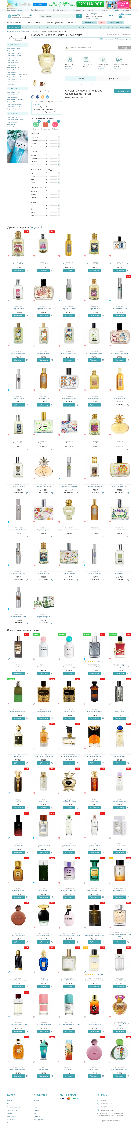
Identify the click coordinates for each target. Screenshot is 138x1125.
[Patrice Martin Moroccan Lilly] (44, 915)
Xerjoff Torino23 (44, 980)
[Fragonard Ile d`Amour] (94, 244)
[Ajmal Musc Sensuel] (120, 781)
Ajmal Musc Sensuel (119, 801)
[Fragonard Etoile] (18, 243)
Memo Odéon (18, 667)
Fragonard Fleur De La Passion (16, 77)
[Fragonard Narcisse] (69, 553)
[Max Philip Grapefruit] (18, 915)
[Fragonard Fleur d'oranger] (94, 333)
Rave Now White (120, 846)
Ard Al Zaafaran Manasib (69, 756)
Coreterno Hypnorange (44, 711)
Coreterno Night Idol (69, 711)
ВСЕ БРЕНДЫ (124, 27)
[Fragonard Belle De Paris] (69, 333)
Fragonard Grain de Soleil (44, 486)
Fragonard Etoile (11, 72)
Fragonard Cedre (12, 58)
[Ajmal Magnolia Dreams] (69, 826)
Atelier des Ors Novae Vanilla (18, 1069)
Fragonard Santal (12, 124)
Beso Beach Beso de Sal (43, 1025)
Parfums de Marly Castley (94, 667)
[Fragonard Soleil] (120, 422)
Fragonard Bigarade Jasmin (15, 119)
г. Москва (18, 10)
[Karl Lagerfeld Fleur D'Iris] (69, 870)
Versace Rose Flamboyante (18, 980)
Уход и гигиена (12, 1110)
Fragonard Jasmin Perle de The (119, 264)
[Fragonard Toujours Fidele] (69, 466)
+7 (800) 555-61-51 (95, 14)
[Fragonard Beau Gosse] (120, 289)
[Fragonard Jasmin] (44, 422)
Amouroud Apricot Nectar (94, 711)
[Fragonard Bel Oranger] (44, 333)
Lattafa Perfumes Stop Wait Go (119, 1069)
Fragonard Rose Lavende (69, 398)
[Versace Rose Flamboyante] (18, 960)
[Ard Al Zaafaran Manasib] (69, 736)
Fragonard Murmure (44, 573)
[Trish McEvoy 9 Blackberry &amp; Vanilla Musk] (120, 915)
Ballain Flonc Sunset (94, 1025)
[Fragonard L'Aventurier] (69, 288)
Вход (119, 10)
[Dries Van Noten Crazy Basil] (18, 691)
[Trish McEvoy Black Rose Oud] (94, 915)
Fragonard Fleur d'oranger (94, 353)
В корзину (19, 270)
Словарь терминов (108, 39)
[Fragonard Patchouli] (18, 466)
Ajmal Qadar (94, 801)
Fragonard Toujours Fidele (14, 109)
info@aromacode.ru (107, 1110)
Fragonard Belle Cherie (13, 48)
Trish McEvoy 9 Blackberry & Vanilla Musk (120, 935)
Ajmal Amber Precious (18, 890)
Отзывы (10, 1123)
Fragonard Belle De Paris (14, 51)
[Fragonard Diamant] (69, 243)
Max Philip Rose (94, 1069)
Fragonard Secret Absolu (14, 104)
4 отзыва (100, 661)
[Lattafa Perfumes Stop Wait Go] (120, 1049)
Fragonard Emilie (12, 70)
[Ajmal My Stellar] (44, 781)
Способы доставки (37, 10)
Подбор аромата (115, 23)
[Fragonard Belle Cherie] (44, 243)
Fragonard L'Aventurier (13, 102)
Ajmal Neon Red (18, 846)
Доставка (37, 1100)
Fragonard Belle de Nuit (14, 55)
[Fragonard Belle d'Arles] (18, 333)
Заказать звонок (92, 18)
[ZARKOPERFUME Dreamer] (69, 960)
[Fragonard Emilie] (94, 288)
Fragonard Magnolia (43, 617)
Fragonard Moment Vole (94, 486)
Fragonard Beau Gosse (13, 92)
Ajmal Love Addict (94, 846)
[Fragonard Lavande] (120, 510)
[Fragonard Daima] (120, 378)
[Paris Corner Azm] (69, 1049)
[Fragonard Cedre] (18, 422)
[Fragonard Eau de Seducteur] (18, 510)
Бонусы (36, 1110)
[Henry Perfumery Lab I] (120, 870)
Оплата (36, 1107)
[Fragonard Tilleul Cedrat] (44, 288)
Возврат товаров (39, 1104)
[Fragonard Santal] (18, 288)
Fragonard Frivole (43, 398)
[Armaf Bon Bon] (44, 1049)
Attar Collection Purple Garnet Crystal (120, 1024)
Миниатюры (72, 23)
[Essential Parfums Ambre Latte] (94, 960)
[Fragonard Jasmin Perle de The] (120, 244)
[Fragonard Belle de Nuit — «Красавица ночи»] (94, 378)
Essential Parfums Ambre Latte (94, 980)
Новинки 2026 (89, 23)
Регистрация (126, 10)
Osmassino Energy (69, 667)
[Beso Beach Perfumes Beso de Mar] (69, 1005)
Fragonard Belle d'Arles (13, 53)
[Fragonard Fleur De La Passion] (69, 422)
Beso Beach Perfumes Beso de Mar (69, 1025)
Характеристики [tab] (113, 78)
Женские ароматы (14, 23)
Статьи (9, 1113)
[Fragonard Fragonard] (94, 510)
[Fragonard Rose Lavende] (69, 378)
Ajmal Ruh (18, 801)
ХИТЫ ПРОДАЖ (14, 27)
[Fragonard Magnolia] (44, 596)
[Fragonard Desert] (18, 378)
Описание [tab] (80, 78)
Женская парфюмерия (14, 1104)
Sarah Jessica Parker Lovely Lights (69, 935)
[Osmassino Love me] (44, 647)
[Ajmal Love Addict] (94, 826)
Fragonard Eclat (11, 65)
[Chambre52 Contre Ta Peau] (18, 1005)
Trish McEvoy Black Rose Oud (94, 935)
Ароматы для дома (55, 23)
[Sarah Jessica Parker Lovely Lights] (69, 915)
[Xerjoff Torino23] (44, 960)
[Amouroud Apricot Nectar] (94, 691)
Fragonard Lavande (120, 530)
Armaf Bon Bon (43, 1069)
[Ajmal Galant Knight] (44, 826)
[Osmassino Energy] (69, 647)
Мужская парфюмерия (14, 1107)
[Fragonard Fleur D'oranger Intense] (69, 510)
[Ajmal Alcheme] (44, 870)
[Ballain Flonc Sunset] (94, 1005)
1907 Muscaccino (18, 756)
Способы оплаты (59, 10)
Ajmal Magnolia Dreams (69, 846)
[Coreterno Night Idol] (69, 691)
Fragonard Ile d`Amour (94, 264)
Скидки (104, 10)
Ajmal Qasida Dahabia (69, 801)
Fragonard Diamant (12, 62)
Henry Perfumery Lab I (119, 890)
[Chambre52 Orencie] (120, 960)
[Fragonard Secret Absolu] (18, 596)
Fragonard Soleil (120, 443)
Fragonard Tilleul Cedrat (43, 309)
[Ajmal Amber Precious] (18, 870)
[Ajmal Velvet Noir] (120, 736)
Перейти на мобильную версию (111, 1121)
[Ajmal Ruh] (18, 781)
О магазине (11, 1119)
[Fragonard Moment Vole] (94, 466)
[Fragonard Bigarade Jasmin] (120, 466)
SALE (102, 23)
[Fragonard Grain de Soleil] (44, 466)
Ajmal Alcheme (43, 890)
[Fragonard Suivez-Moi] (18, 553)
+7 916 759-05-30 (106, 1107)
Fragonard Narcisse (69, 573)
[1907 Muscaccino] (18, 736)
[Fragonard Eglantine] (44, 510)
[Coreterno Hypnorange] (44, 691)
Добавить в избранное (124, 39)
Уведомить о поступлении (124, 48)
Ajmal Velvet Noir (119, 756)
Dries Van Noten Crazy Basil (18, 711)
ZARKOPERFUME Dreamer (69, 980)
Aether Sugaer (119, 711)
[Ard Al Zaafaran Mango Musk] (44, 736)
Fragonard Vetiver (12, 127)
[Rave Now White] (120, 826)
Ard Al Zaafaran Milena (94, 756)
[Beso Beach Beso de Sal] (44, 1005)
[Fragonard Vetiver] (120, 553)
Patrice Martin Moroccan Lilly (44, 935)
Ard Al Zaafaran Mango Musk (43, 756)
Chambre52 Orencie (120, 980)
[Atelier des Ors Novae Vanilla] (18, 1049)
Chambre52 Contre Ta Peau (18, 1025)
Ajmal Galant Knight (44, 846)
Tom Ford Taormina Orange (94, 890)
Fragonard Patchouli (13, 122)
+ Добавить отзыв (122, 91)
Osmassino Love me (43, 667)
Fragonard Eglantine (13, 67)
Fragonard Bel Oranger (13, 117)
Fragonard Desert (12, 97)
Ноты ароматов (39, 1119)
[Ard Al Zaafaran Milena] (94, 736)
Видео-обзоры (12, 1116)
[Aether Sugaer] (120, 691)
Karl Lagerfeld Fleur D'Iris (69, 890)
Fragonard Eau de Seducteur (15, 99)
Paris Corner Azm (69, 1069)
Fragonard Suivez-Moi (13, 106)
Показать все (11, 84)
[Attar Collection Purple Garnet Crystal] (120, 1005)
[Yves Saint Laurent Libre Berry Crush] (120, 647)
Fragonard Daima (12, 60)
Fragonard (36, 227)
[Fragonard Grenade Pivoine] (120, 333)
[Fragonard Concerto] (94, 553)
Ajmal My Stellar (44, 801)
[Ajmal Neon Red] (18, 826)
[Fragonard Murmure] (44, 553)
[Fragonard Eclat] (94, 422)
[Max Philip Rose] (94, 1049)
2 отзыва (100, 974)
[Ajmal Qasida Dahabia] (69, 781)
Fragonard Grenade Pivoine (119, 353)
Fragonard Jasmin (43, 443)
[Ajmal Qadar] (94, 781)
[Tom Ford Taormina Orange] (94, 870)
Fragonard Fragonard (94, 530)
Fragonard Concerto (13, 94)
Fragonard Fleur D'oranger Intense (17, 74)
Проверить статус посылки (83, 10)
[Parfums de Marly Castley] (94, 647)
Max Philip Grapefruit (18, 935)
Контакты (37, 1116)
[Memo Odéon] (18, 647)
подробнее (68, 69)
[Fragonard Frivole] (44, 378)
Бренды (9, 1100)
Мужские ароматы (34, 23)
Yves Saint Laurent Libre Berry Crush (120, 666)
